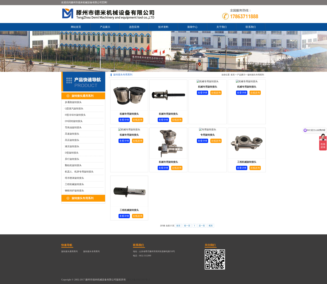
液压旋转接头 (72, 146)
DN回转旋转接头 (74, 121)
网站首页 (76, 27)
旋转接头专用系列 (83, 198)
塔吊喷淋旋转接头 (74, 178)
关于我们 (221, 27)
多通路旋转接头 (73, 102)
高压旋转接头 (72, 140)
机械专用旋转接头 (129, 114)
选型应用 (134, 27)
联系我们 (251, 27)
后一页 (202, 225)
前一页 (187, 225)
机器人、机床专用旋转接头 (79, 171)
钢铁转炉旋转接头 (74, 190)
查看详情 (124, 120)
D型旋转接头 (72, 152)
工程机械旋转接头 (74, 184)
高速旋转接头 (72, 134)
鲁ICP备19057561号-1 (138, 279)
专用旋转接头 (207, 135)
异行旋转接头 (72, 159)
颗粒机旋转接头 (73, 165)
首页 (233, 75)
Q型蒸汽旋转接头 (74, 108)
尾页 (211, 225)
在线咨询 (137, 120)
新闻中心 (192, 27)
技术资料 (163, 27)
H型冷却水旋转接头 (75, 115)
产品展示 (105, 27)
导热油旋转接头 (73, 127)
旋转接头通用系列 (83, 95)
